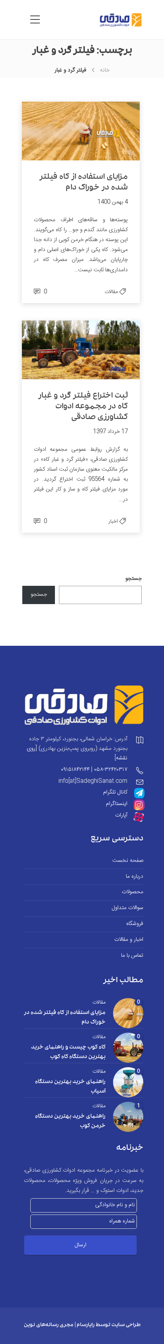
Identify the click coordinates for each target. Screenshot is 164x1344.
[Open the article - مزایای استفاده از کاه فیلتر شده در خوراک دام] (110, 131)
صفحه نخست (127, 860)
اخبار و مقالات (128, 939)
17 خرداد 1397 (110, 431)
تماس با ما (132, 955)
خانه (104, 70)
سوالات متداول (127, 908)
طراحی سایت (126, 1325)
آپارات (121, 815)
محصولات (132, 892)
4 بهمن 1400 (113, 202)
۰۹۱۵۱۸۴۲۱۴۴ (75, 769)
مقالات (111, 292)
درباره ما (134, 876)
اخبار (113, 521)
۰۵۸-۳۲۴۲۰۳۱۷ (110, 769)
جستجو (133, 578)
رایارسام (85, 1325)
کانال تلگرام (115, 792)
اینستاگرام (116, 804)
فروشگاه (134, 924)
